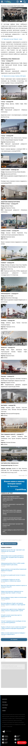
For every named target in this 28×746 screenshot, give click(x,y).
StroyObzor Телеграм (8, 731)
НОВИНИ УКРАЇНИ (6, 547)
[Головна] (8, 2)
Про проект (5, 705)
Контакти (4, 699)
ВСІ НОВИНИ (14, 639)
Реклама (4, 702)
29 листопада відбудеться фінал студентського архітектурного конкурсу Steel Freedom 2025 (13, 499)
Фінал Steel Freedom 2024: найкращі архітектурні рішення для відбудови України (12, 512)
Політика (4, 707)
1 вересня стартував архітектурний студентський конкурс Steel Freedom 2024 (14, 519)
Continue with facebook (10, 543)
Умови (4, 710)
